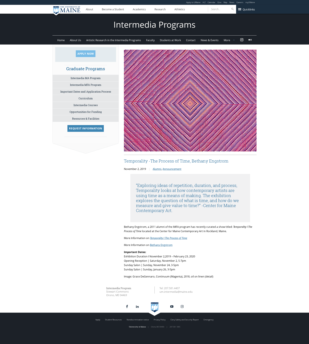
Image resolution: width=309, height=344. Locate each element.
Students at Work (170, 40)
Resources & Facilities (85, 118)
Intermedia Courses (86, 105)
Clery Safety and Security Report (184, 319)
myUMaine (250, 2)
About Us (75, 40)
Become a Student (113, 9)
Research (160, 9)
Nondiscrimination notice (138, 319)
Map (225, 2)
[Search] (232, 9)
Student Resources (113, 319)
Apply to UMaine (193, 2)
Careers (239, 2)
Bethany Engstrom (161, 245)
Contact (191, 40)
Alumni (157, 169)
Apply (97, 319)
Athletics (179, 9)
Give (219, 2)
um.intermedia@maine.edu (176, 292)
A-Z (204, 2)
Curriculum (86, 98)
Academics (139, 9)
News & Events (210, 40)
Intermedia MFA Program (85, 84)
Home (61, 40)
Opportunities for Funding (86, 111)
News (231, 2)
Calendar (211, 2)
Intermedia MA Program (86, 78)
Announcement (172, 169)
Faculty (150, 40)
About (89, 9)
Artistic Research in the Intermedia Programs (113, 40)
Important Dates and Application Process (85, 91)
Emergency (209, 319)
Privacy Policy (160, 319)
